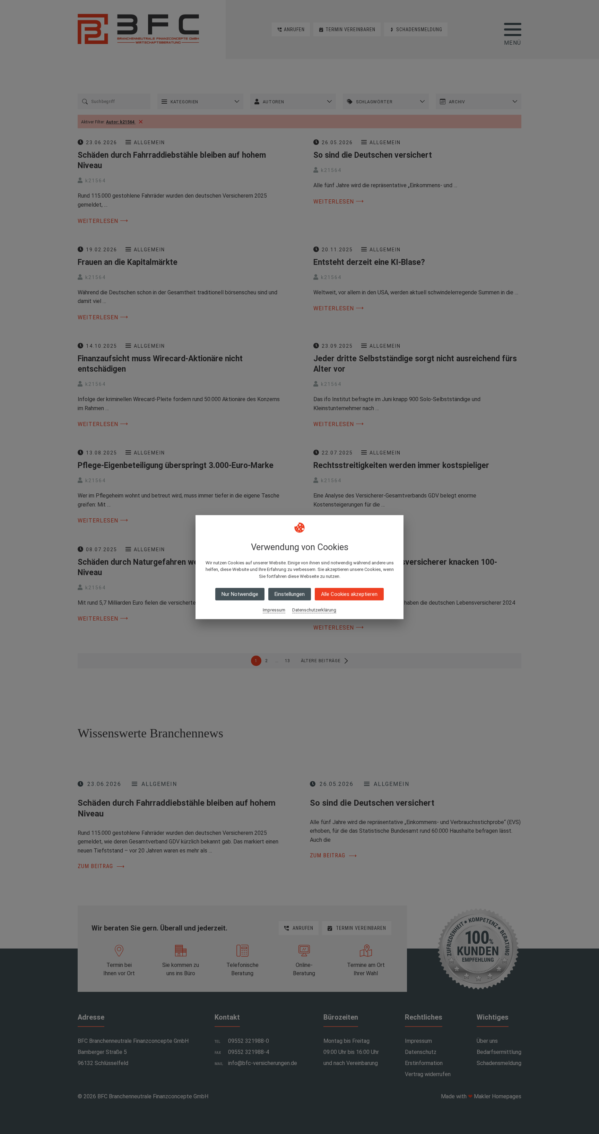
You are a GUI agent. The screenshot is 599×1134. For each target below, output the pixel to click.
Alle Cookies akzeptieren (349, 594)
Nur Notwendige (240, 594)
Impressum (274, 610)
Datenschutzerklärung (314, 610)
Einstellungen (290, 594)
